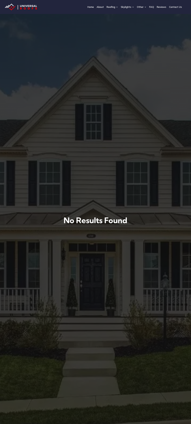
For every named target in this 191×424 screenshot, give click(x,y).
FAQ (151, 7)
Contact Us (175, 7)
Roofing (111, 7)
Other (140, 7)
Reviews (161, 7)
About (100, 7)
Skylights (126, 7)
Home (90, 7)
